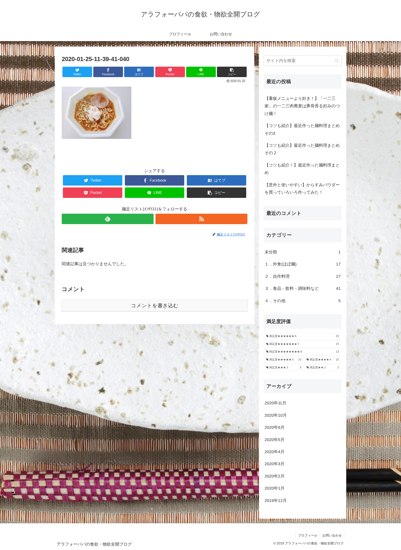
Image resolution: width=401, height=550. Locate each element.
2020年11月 (275, 403)
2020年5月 (275, 439)
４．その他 (303, 300)
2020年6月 (275, 427)
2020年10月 (276, 415)
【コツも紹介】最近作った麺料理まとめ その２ (302, 149)
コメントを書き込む (154, 305)
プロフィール (307, 535)
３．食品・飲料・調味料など (303, 288)
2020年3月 (275, 464)
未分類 (303, 252)
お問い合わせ (332, 535)
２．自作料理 (303, 276)
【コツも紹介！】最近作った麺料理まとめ (302, 169)
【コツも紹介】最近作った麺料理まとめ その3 (302, 129)
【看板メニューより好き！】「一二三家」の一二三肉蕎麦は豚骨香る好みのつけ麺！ (302, 106)
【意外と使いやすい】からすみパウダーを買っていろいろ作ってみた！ (302, 189)
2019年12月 (276, 500)
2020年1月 (275, 488)
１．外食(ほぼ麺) (303, 264)
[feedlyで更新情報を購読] (108, 219)
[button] (337, 60)
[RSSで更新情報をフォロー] (201, 219)
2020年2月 (275, 476)
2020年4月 (275, 451)
